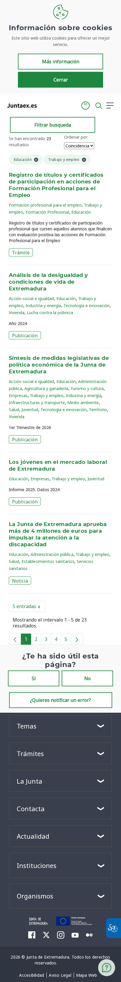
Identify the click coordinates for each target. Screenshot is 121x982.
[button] (85, 105)
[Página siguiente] (77, 639)
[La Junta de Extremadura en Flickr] (89, 934)
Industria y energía (43, 305)
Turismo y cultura (87, 388)
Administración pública (52, 554)
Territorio (98, 409)
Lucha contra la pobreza (50, 312)
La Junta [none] (29, 781)
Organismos (35, 895)
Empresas (18, 395)
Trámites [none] (30, 753)
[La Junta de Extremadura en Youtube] (75, 934)
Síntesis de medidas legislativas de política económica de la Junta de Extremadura (59, 365)
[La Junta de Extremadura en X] (46, 935)
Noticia (20, 581)
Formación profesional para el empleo (45, 205)
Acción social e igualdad (31, 298)
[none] (15, 639)
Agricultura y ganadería (46, 388)
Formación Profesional (47, 212)
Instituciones (36, 865)
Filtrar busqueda (52, 125)
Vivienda (16, 312)
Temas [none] (26, 725)
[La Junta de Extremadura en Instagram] (60, 935)
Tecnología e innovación (86, 305)
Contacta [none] (31, 808)
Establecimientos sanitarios (47, 561)
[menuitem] (31, 975)
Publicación (25, 335)
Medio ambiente (83, 402)
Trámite (21, 252)
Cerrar (60, 79)
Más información (60, 61)
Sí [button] (34, 678)
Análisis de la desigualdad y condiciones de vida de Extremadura (48, 282)
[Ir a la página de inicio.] (20, 105)
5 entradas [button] (29, 607)
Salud (14, 409)
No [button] (87, 678)
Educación (81, 212)
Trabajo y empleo (46, 395)
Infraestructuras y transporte (37, 402)
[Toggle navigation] (45, 105)
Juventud (29, 409)
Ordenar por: (76, 137)
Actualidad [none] (33, 836)
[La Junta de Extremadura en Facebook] (32, 935)
